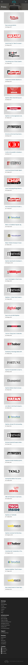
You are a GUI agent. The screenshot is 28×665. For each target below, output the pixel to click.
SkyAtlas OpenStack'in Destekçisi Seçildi (14, 261)
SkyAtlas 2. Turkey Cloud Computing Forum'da (16, 297)
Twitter (4, 651)
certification (3, 607)
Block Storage (4, 618)
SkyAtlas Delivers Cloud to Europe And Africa (16, 388)
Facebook (5, 650)
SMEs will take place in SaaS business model (15, 496)
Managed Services (5, 623)
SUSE (2, 638)
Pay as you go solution (10, 25)
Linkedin (4, 648)
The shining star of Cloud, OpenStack (14, 61)
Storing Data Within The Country (13, 478)
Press (2, 610)
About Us (3, 602)
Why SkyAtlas (4, 604)
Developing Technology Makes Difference (15, 351)
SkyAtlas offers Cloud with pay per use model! (16, 97)
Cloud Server (4, 617)
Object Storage (4, 620)
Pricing (2, 606)
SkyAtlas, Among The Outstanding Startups (15, 424)
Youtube (4, 653)
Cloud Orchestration (5, 625)
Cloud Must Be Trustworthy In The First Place (16, 551)
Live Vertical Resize (5, 628)
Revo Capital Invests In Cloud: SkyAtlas (14, 587)
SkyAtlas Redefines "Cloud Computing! (14, 569)
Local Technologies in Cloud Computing (14, 279)
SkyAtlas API (3, 626)
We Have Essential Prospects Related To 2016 (16, 442)
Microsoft (3, 640)
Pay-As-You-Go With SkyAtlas (12, 315)
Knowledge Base (4, 632)
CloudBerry (3, 643)
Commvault (3, 642)
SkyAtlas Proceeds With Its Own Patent (14, 369)
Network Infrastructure (6, 621)
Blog (2, 612)
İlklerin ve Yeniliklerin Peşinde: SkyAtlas (14, 224)
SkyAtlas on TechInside (10, 515)
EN (25, 1)
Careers (2, 609)
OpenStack (3, 637)
